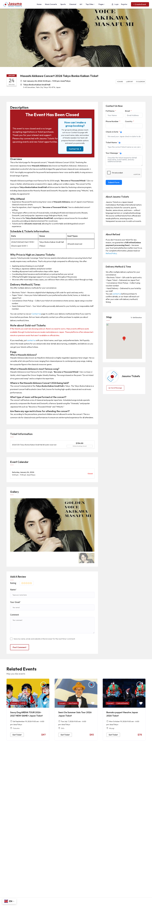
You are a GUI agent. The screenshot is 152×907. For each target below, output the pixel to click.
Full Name (110, 111)
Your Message (112, 153)
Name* (13, 589)
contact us (31, 340)
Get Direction (137, 317)
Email (127, 111)
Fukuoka (16, 728)
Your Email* (15, 602)
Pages (101, 4)
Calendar (141, 81)
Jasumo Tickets (131, 376)
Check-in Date (112, 132)
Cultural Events (122, 703)
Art (81, 4)
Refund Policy (111, 253)
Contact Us (36, 314)
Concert (14, 703)
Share (120, 81)
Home (39, 4)
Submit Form (113, 182)
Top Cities (89, 4)
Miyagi (111, 728)
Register (124, 4)
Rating (13, 583)
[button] (140, 4)
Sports (63, 4)
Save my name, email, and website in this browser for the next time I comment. (44, 639)
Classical (72, 4)
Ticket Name (111, 142)
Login (116, 4)
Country (128, 121)
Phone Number (112, 121)
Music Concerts (51, 4)
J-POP (22, 703)
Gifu (62, 728)
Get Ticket (16, 735)
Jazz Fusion (73, 703)
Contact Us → (75, 149)
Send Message (116, 388)
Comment (14, 614)
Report (130, 81)
